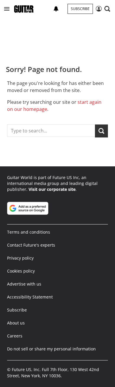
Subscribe (80, 8)
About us (16, 323)
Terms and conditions (28, 232)
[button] (6, 9)
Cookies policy (21, 271)
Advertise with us (24, 284)
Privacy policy (20, 258)
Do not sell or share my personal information (51, 349)
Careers (14, 336)
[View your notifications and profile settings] (56, 9)
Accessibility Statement (30, 297)
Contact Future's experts (31, 245)
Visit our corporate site (52, 189)
